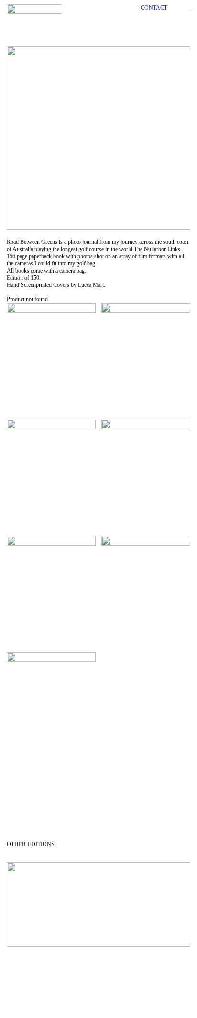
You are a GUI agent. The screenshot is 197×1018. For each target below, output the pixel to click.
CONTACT (154, 7)
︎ (189, 8)
